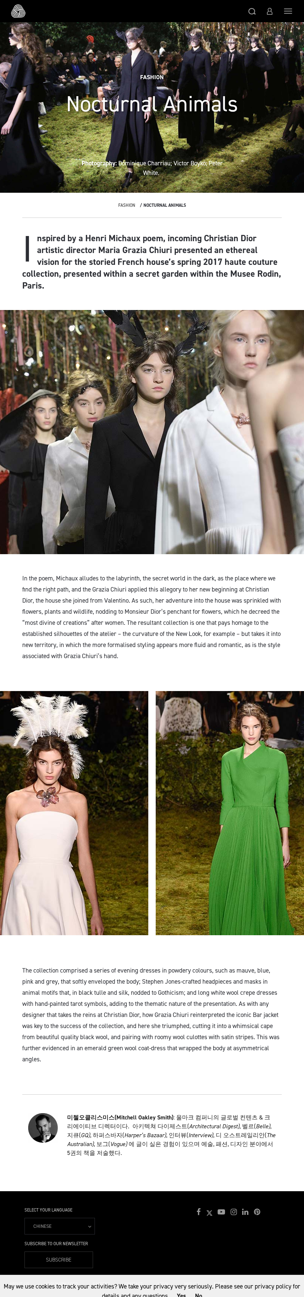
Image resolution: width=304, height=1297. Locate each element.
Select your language (48, 1210)
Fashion (126, 205)
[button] (252, 11)
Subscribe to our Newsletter (56, 1244)
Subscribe (59, 1259)
